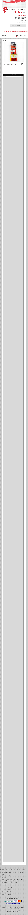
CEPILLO (10, 463)
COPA (10, 849)
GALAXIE (10, 625)
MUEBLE (11, 245)
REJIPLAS (11, 616)
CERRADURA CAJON (13, 295)
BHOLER (10, 537)
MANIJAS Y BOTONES (10, 499)
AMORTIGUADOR (15, 418)
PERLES (10, 618)
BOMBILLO (11, 453)
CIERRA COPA (12, 822)
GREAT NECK (11, 544)
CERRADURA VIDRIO (13, 270)
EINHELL (7, 78)
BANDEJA (13, 422)
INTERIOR (11, 213)
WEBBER (10, 175)
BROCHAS (11, 508)
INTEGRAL (11, 215)
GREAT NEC (11, 784)
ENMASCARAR (15, 91)
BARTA (10, 712)
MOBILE (11, 702)
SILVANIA (11, 652)
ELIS (9, 591)
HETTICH (10, 689)
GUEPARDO (11, 623)
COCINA (10, 143)
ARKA (10, 707)
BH (9, 664)
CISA (10, 614)
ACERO (10, 186)
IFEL (9, 768)
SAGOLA (10, 648)
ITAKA (10, 553)
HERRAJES (7, 117)
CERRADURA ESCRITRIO (13, 316)
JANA (10, 650)
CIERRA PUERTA (12, 256)
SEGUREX (11, 609)
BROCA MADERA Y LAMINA (14, 477)
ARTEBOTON (11, 643)
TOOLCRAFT (11, 655)
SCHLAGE (11, 598)
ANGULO (11, 829)
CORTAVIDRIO (12, 164)
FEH (10, 696)
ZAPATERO (14, 360)
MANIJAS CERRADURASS (13, 300)
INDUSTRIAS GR (12, 641)
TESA (10, 716)
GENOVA (11, 671)
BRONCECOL (12, 646)
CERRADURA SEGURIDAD (13, 283)
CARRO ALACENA (15, 404)
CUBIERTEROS (15, 394)
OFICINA (11, 132)
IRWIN (10, 759)
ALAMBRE (11, 456)
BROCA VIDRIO (15, 484)
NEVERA (10, 177)
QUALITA (11, 659)
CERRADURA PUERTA (14, 313)
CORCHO (11, 835)
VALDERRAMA (12, 752)
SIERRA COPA (12, 847)
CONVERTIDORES (15, 433)
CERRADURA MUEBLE (14, 276)
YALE (10, 714)
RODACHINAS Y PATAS (10, 325)
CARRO (13, 406)
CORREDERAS (15, 134)
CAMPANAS (14, 411)
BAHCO (10, 770)
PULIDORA (11, 150)
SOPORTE (11, 338)
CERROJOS (11, 303)
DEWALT (11, 777)
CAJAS (10, 442)
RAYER (10, 734)
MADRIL (10, 844)
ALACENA (14, 420)
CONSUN (11, 700)
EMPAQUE (14, 94)
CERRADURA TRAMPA (13, 297)
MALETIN (11, 204)
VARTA (10, 602)
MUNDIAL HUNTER (13, 620)
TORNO (13, 376)
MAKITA (10, 763)
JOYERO (13, 369)
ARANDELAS (11, 824)
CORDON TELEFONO (15, 430)
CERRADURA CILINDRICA (13, 279)
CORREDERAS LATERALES (11, 348)
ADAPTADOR (11, 356)
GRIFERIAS (7, 510)
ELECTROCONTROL (13, 723)
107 (12, 236)
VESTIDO (13, 367)
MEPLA (10, 680)
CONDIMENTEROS (16, 396)
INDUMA (11, 709)
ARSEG (6, 82)
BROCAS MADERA (15, 492)
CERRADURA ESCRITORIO (13, 310)
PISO (10, 193)
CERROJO (11, 323)
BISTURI (10, 494)
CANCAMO (11, 110)
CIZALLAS (11, 460)
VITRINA (10, 258)
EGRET (10, 611)
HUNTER (10, 539)
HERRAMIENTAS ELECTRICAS (10, 516)
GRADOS (11, 231)
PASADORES (11, 123)
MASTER (11, 584)
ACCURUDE (11, 546)
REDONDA (11, 184)
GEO (10, 589)
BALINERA (11, 243)
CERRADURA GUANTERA (13, 306)
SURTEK (10, 728)
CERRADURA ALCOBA (14, 293)
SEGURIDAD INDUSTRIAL (10, 530)
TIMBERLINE (11, 725)
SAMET (10, 634)
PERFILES (11, 343)
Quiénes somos (8, 907)
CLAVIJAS (11, 435)
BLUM (10, 740)
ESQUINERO (14, 387)
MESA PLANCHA (15, 365)
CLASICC (10, 691)
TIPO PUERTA (12, 222)
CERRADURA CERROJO (14, 290)
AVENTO (10, 639)
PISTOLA (10, 815)
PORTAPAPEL (14, 383)
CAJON (10, 261)
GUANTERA (11, 265)
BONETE (10, 817)
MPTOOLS (11, 794)
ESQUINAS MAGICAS (15, 390)
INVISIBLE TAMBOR (13, 208)
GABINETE (11, 224)
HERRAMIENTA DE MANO (10, 148)
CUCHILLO (14, 159)
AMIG (10, 738)
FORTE (10, 745)
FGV (9, 548)
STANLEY (11, 747)
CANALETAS (11, 440)
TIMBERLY (11, 761)
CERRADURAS (8, 249)
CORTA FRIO (11, 168)
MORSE (10, 579)
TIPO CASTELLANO (13, 180)
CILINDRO (11, 252)
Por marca (7, 532)
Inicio (3, 907)
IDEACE (6, 101)
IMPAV (10, 721)
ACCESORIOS (12, 136)
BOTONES (11, 451)
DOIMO (10, 673)
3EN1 (10, 786)
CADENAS (11, 114)
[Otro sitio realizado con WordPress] (14, 13)
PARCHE (11, 220)
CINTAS (10, 89)
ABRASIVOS (7, 85)
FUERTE (11, 718)
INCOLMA (11, 627)
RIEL (9, 340)
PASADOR (11, 121)
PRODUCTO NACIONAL (13, 789)
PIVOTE (10, 191)
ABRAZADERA (15, 858)
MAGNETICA (11, 842)
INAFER (10, 666)
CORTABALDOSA (12, 166)
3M (9, 582)
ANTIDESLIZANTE (15, 98)
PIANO (10, 195)
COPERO (13, 139)
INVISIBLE (11, 211)
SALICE (10, 675)
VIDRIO (10, 189)
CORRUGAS (11, 119)
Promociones (10, 908)
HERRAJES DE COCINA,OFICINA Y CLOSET (11, 128)
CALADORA (11, 154)
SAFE (10, 586)
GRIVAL (10, 772)
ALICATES (11, 497)
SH (9, 657)
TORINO (10, 687)
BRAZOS (10, 126)
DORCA (10, 604)
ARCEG (10, 600)
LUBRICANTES (8, 528)
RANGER (10, 743)
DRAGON (11, 560)
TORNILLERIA (7, 107)
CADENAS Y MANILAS (9, 112)
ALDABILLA (11, 840)
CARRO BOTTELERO (15, 401)
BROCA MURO (15, 474)
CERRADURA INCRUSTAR (13, 320)
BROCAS (11, 472)
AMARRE (10, 833)
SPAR (10, 564)
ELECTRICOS (8, 425)
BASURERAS (14, 413)
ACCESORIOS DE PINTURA (10, 506)
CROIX (10, 593)
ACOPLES (11, 513)
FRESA (10, 819)
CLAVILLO (11, 799)
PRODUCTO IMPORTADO (13, 730)
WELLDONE (11, 766)
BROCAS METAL (12, 469)
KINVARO (11, 632)
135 (12, 233)
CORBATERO (11, 351)
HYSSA (10, 555)
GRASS (10, 693)
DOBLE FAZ (14, 96)
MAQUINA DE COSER (13, 202)
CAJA (10, 444)
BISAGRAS (7, 173)
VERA (10, 661)
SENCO (10, 750)
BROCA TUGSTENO (15, 481)
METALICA (11, 856)
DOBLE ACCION (12, 229)
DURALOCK (11, 535)
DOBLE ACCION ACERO (13, 198)
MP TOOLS (11, 775)
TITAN (10, 792)
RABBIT (10, 595)
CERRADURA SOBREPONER (11, 273)
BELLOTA (11, 541)
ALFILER (10, 838)
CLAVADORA (11, 170)
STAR (10, 705)
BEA (9, 577)
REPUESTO (14, 161)
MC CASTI (11, 736)
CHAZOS (11, 810)
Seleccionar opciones (22, 64)
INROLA (10, 682)
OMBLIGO (11, 263)
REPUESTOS (14, 523)
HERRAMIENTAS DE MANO (11, 458)
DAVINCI (10, 779)
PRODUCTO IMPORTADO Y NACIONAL (13, 574)
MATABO (11, 677)
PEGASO (11, 630)
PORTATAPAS (15, 381)
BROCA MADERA (15, 486)
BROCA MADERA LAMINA (14, 489)
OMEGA (11, 217)
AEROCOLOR (11, 754)
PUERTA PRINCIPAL (13, 288)
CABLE (10, 449)
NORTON (11, 571)
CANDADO (7, 103)
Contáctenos (16, 908)
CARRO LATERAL (15, 398)
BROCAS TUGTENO (13, 467)
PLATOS (13, 378)
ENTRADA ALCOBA (13, 286)
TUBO (10, 336)
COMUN (11, 247)
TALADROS (11, 152)
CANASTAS (14, 409)
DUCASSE (11, 557)
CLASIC (10, 567)
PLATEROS (14, 385)
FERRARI (10, 636)
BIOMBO (10, 240)
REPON (10, 551)
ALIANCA (10, 684)
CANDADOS (7, 105)
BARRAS (10, 353)
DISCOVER (7, 80)
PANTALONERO (15, 372)
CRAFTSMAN (11, 781)
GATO (10, 698)
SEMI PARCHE (12, 182)
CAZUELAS (11, 501)
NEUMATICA (11, 526)
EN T (10, 227)
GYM (10, 668)
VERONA (10, 569)
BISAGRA (11, 238)
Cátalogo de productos (18, 907)
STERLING (11, 562)
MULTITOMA (11, 447)
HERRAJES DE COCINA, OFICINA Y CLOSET (11, 328)
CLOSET (10, 141)
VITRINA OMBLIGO (13, 268)
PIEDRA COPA (12, 87)
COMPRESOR (12, 519)
